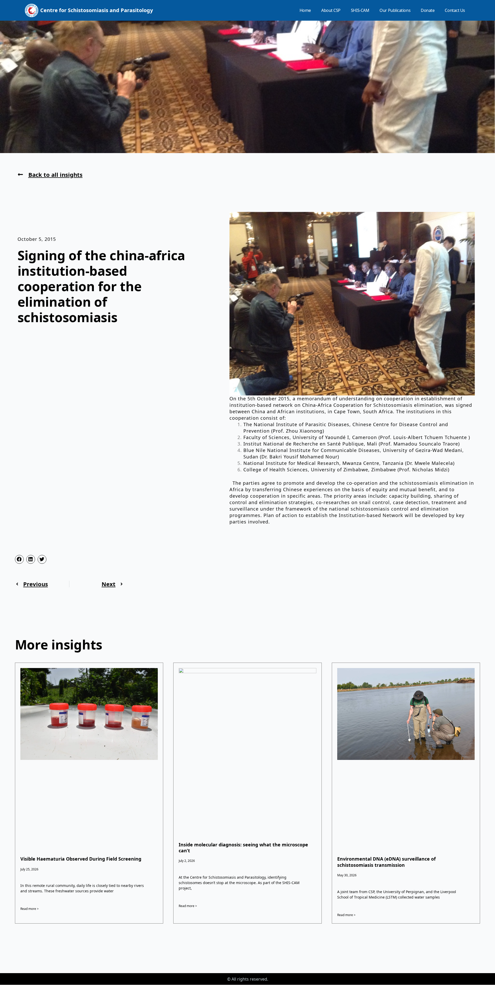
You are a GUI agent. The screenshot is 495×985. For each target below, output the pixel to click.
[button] (19, 559)
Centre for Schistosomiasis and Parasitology (96, 10)
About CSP (331, 10)
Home (305, 10)
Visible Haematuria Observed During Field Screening (80, 859)
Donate (427, 10)
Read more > (29, 909)
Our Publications (395, 10)
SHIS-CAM (360, 10)
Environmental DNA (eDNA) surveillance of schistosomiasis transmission (386, 862)
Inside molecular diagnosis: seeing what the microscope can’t (243, 847)
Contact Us (455, 10)
